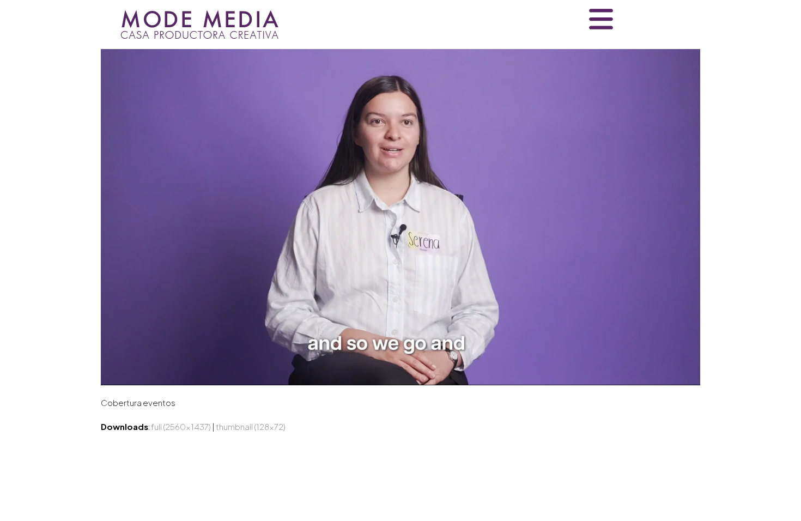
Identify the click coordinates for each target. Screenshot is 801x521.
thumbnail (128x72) (251, 426)
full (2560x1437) (181, 426)
